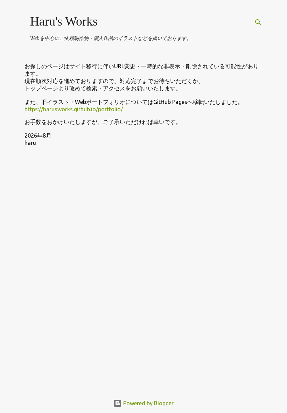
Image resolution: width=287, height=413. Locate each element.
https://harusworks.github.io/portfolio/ (73, 109)
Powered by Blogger (148, 403)
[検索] (258, 22)
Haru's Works (64, 21)
